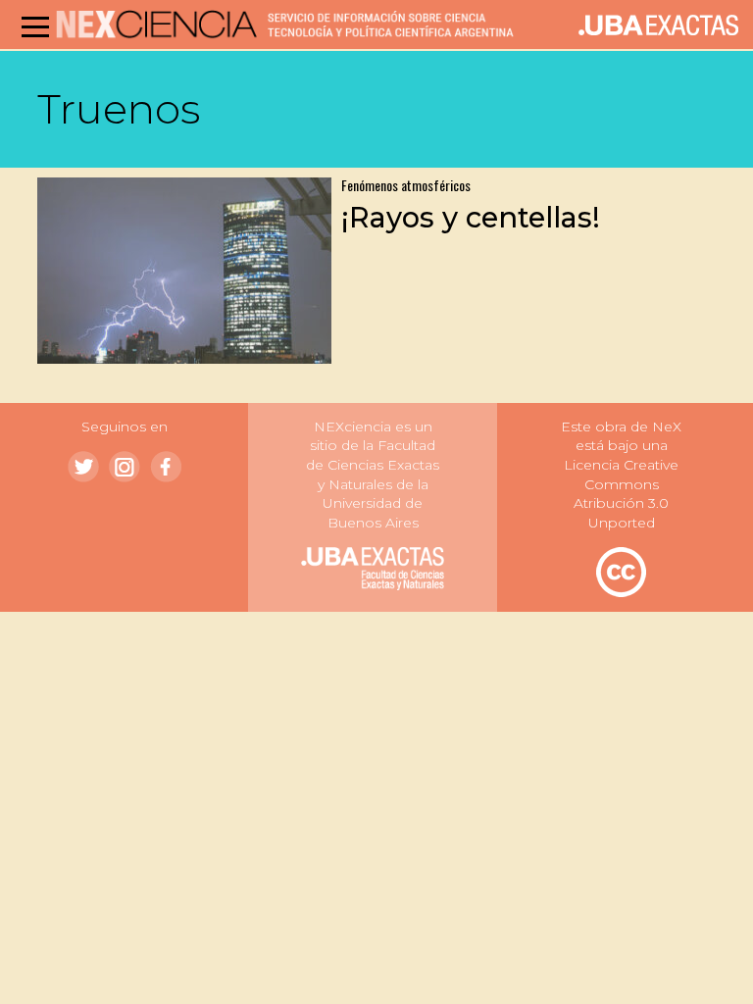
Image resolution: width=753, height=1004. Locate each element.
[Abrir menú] (35, 26)
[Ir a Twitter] (83, 466)
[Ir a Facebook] (165, 466)
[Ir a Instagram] (124, 466)
